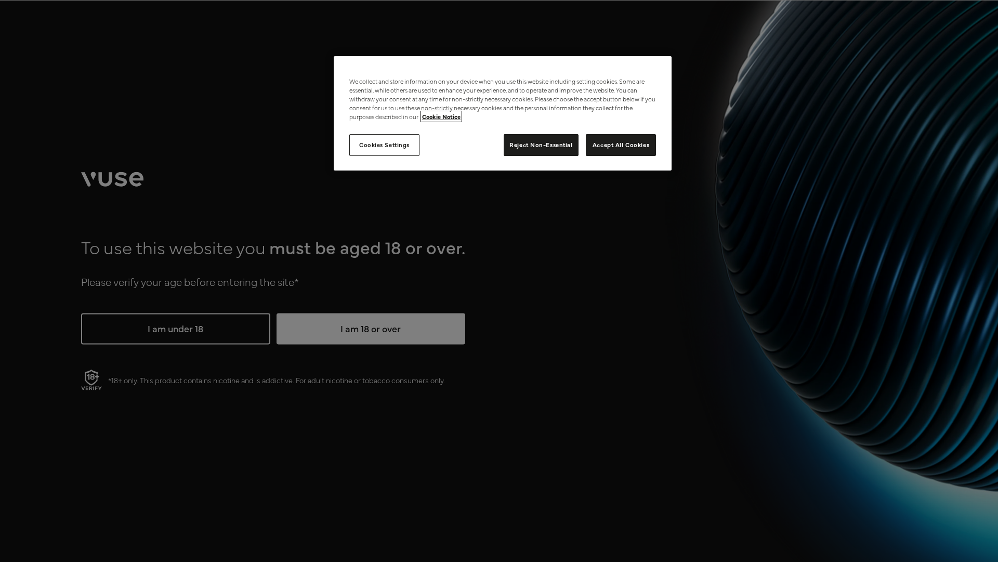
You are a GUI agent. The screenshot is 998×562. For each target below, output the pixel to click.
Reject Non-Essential (540, 144)
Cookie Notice (441, 116)
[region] (503, 113)
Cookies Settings (384, 144)
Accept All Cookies (621, 144)
